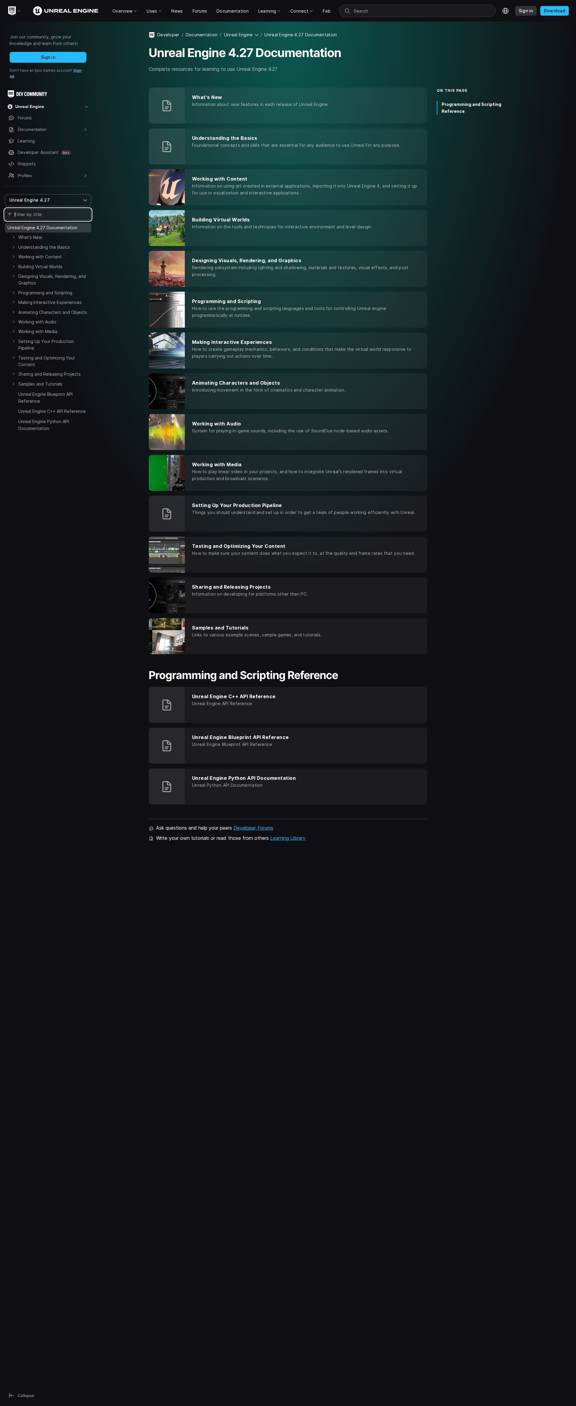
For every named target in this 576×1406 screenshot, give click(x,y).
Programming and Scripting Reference (471, 107)
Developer (168, 34)
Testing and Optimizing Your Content (46, 361)
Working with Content (40, 256)
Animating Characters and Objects (52, 312)
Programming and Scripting (45, 292)
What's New (30, 237)
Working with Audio (37, 321)
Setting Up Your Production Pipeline (46, 344)
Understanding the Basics (44, 247)
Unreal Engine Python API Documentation (43, 425)
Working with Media (37, 331)
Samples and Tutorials (40, 383)
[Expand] (13, 237)
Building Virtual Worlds (40, 266)
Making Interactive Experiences (50, 302)
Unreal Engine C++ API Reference (52, 411)
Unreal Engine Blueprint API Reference (45, 397)
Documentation (202, 34)
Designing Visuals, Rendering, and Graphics (52, 279)
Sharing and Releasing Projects (49, 374)
